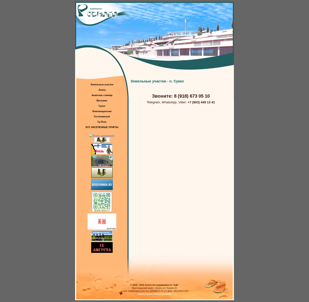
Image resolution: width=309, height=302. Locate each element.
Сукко (102, 106)
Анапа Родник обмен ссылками (154, 294)
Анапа (102, 90)
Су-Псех (101, 122)
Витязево (102, 100)
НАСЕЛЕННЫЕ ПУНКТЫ (104, 127)
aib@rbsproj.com (136, 291)
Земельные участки (101, 84)
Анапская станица (102, 95)
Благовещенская (102, 111)
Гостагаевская (102, 116)
